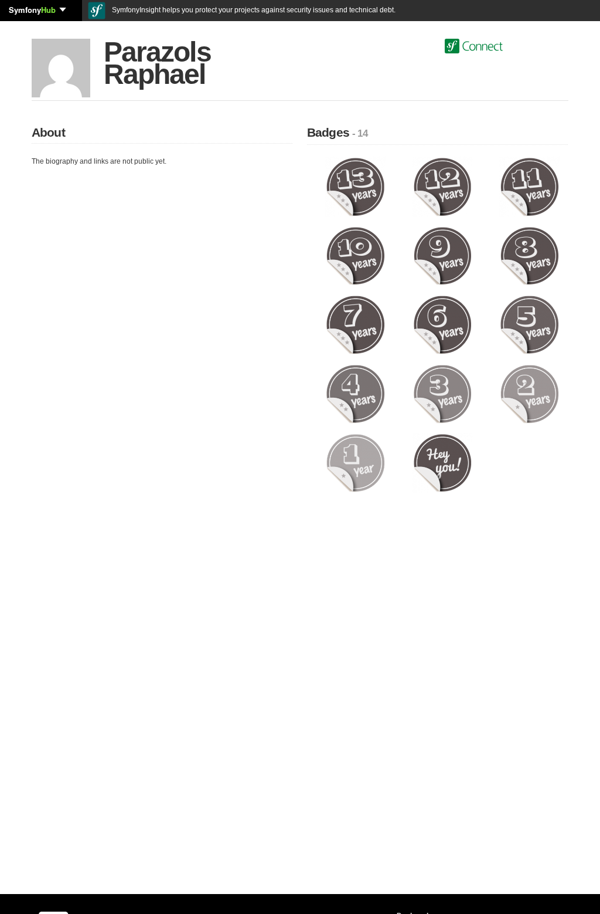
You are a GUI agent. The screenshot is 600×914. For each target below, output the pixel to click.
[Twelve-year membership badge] (442, 186)
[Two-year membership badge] (529, 394)
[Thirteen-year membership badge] (355, 186)
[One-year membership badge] (355, 462)
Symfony (32, 9)
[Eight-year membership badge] (529, 255)
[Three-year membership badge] (442, 394)
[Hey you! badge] (442, 462)
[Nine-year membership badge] (442, 255)
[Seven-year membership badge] (355, 324)
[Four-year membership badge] (355, 394)
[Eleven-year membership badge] (529, 186)
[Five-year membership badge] (529, 324)
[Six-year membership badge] (442, 324)
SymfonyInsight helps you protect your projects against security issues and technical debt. (253, 10)
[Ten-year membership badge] (355, 255)
